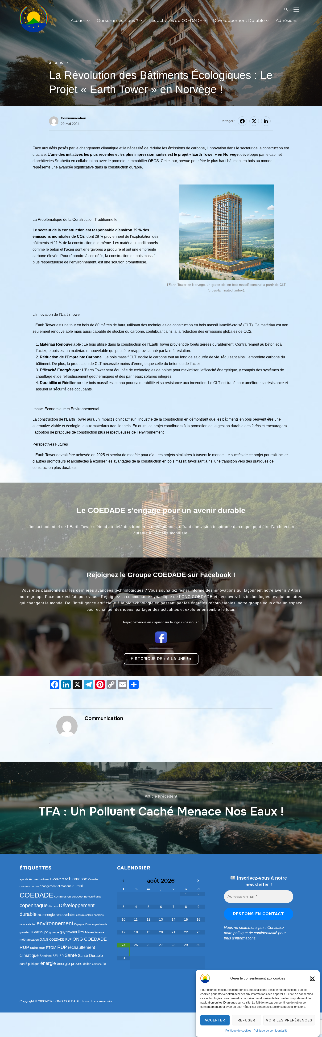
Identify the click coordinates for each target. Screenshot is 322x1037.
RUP (62, 947)
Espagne (79, 924)
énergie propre (69, 963)
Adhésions (286, 20)
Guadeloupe (38, 932)
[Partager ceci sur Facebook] (242, 121)
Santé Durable (90, 955)
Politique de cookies (238, 1030)
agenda (24, 879)
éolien (87, 964)
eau (39, 915)
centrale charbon (29, 886)
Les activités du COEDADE (175, 20)
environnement (55, 923)
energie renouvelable (59, 915)
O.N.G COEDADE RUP (56, 939)
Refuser (246, 1020)
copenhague (34, 905)
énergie (48, 963)
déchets (53, 906)
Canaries (93, 879)
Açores (34, 879)
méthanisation (29, 939)
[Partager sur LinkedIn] (266, 121)
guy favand (68, 932)
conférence (94, 896)
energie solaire (84, 915)
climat (77, 886)
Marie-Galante (94, 932)
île (104, 964)
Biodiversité (59, 879)
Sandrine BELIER (52, 956)
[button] (312, 978)
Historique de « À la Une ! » (161, 658)
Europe (89, 924)
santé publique (29, 964)
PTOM (51, 948)
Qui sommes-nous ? (117, 20)
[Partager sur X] (254, 121)
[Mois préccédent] (123, 880)
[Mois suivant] (198, 880)
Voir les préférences (289, 1020)
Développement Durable (239, 20)
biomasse (78, 879)
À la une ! (58, 63)
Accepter (215, 1020)
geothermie (101, 924)
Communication (73, 118)
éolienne (97, 964)
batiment (44, 879)
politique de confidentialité (255, 933)
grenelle (24, 932)
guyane (54, 932)
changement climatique (55, 886)
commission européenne (70, 896)
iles (81, 932)
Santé (71, 955)
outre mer (37, 948)
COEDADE (36, 895)
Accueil (78, 20)
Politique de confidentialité (271, 1030)
